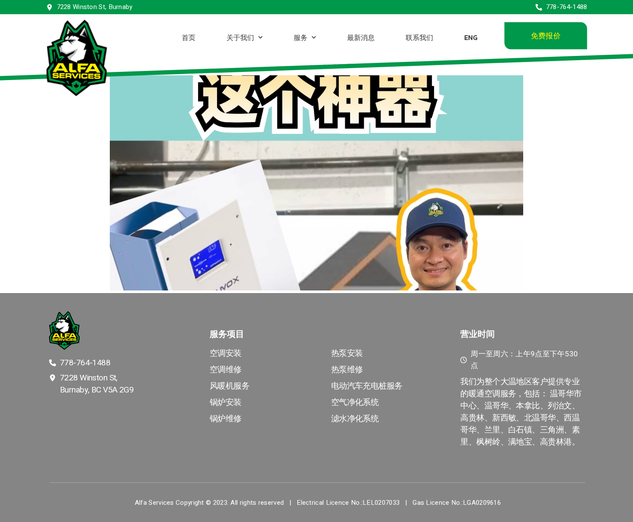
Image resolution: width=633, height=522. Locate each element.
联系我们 (419, 37)
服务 (300, 37)
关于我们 (240, 37)
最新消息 (360, 37)
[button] (545, 35)
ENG (470, 37)
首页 (188, 37)
